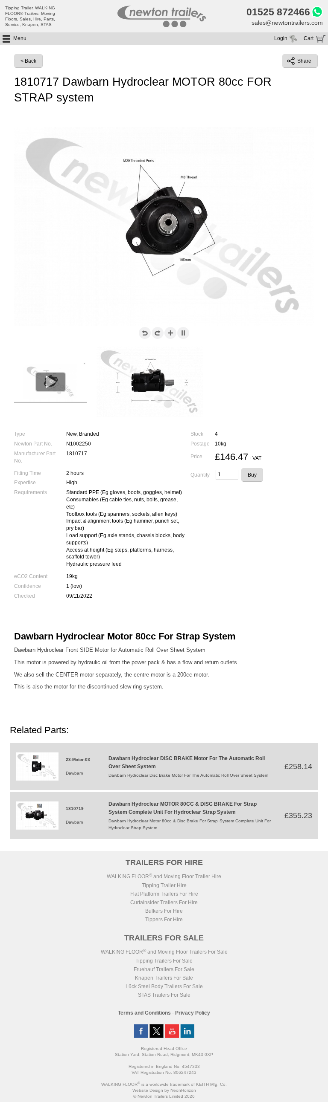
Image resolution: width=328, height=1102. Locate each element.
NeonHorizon (183, 1090)
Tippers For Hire (164, 920)
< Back (28, 61)
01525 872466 (278, 11)
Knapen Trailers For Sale (164, 978)
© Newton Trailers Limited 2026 (164, 1096)
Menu (19, 38)
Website (147, 1090)
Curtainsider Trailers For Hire (164, 902)
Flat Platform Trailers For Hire (164, 894)
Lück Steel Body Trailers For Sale (164, 986)
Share (304, 61)
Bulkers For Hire (164, 911)
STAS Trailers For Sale (164, 995)
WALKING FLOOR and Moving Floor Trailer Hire (164, 876)
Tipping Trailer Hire (164, 885)
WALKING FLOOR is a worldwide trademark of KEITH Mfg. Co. (164, 1084)
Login (280, 38)
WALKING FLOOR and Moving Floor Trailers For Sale (164, 952)
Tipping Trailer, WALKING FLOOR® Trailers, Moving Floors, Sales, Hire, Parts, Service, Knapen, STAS (30, 16)
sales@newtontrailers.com (287, 22)
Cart (308, 38)
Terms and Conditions (144, 1013)
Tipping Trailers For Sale (164, 961)
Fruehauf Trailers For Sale (164, 969)
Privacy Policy (192, 1013)
